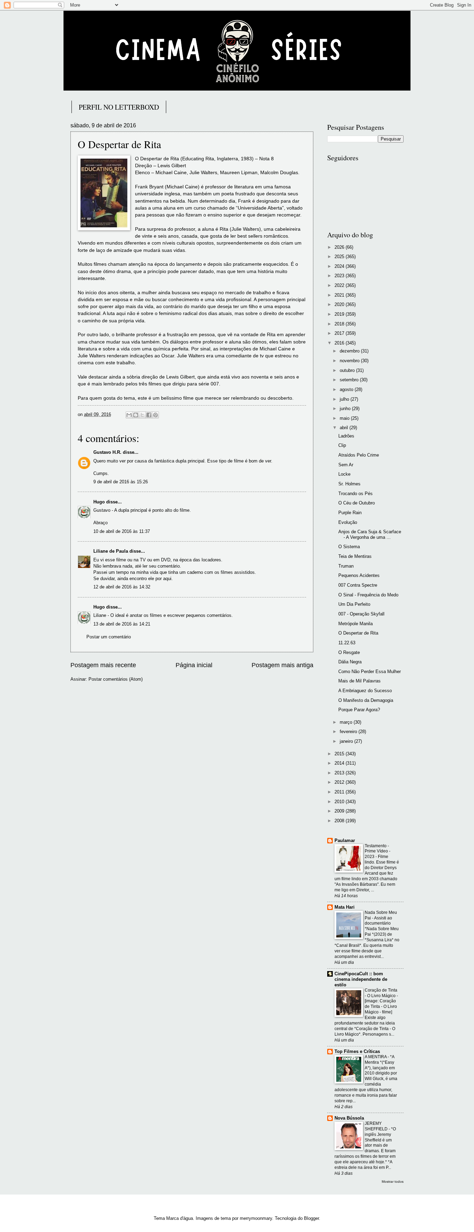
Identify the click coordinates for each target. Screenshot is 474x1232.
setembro (350, 379)
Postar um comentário (108, 636)
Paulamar (345, 840)
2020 (340, 304)
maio (345, 418)
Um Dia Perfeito (354, 604)
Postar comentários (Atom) (115, 679)
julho (345, 399)
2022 (340, 285)
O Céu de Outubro (356, 502)
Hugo (99, 501)
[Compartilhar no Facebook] (148, 414)
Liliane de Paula (110, 551)
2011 (340, 792)
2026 (340, 247)
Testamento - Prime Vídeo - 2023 (377, 851)
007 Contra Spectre (357, 585)
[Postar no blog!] (135, 414)
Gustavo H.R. (107, 452)
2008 (340, 820)
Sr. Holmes (349, 483)
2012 (340, 782)
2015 (340, 753)
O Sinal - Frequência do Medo (368, 594)
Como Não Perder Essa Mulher (369, 671)
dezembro (350, 351)
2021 (340, 295)
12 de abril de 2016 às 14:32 (121, 586)
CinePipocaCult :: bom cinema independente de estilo (361, 979)
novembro (350, 360)
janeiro (347, 741)
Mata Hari (345, 907)
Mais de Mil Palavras (359, 680)
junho (346, 408)
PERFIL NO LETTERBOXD (119, 107)
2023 (340, 275)
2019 (340, 314)
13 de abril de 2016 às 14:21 (121, 624)
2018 (340, 323)
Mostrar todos (393, 1181)
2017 (340, 333)
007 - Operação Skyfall (361, 614)
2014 (340, 763)
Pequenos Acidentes (359, 575)
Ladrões (346, 436)
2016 (340, 343)
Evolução (347, 522)
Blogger (311, 1218)
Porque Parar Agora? (359, 709)
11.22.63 (346, 642)
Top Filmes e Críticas (357, 1051)
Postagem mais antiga (282, 665)
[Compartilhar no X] (142, 414)
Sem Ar (345, 464)
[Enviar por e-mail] (129, 414)
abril (344, 427)
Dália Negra (350, 661)
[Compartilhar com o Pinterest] (155, 414)
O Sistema (349, 546)
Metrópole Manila (355, 623)
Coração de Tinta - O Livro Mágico (381, 993)
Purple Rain (350, 512)
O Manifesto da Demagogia (365, 700)
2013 (340, 772)
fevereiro (349, 731)
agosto (347, 389)
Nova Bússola (349, 1118)
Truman (346, 566)
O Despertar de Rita (358, 633)
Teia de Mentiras (355, 556)
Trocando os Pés (355, 493)
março (347, 722)
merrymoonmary (256, 1218)
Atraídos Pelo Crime (358, 455)
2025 (340, 256)
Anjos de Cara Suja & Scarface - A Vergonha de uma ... (369, 534)
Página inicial (194, 665)
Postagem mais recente (103, 665)
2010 (340, 801)
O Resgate (349, 652)
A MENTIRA (376, 1056)
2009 (340, 811)
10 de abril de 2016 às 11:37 (121, 531)
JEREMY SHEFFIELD (377, 1126)
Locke (344, 474)
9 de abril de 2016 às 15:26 (120, 481)
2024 (340, 266)
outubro (348, 370)
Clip (342, 445)
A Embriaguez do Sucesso (365, 690)
